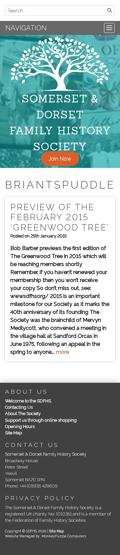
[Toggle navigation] (109, 28)
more (62, 352)
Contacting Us (19, 407)
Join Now (60, 158)
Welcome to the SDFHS (28, 400)
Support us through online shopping (41, 420)
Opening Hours (20, 426)
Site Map (13, 432)
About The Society (23, 413)
